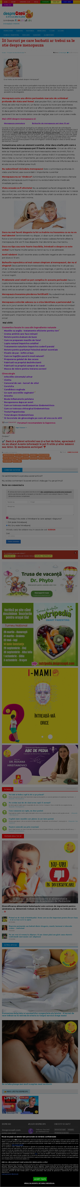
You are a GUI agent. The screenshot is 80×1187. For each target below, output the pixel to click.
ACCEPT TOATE (40, 1179)
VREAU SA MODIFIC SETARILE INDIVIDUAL (39, 1183)
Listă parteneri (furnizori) (10, 1174)
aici (36, 1153)
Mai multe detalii (17, 1145)
